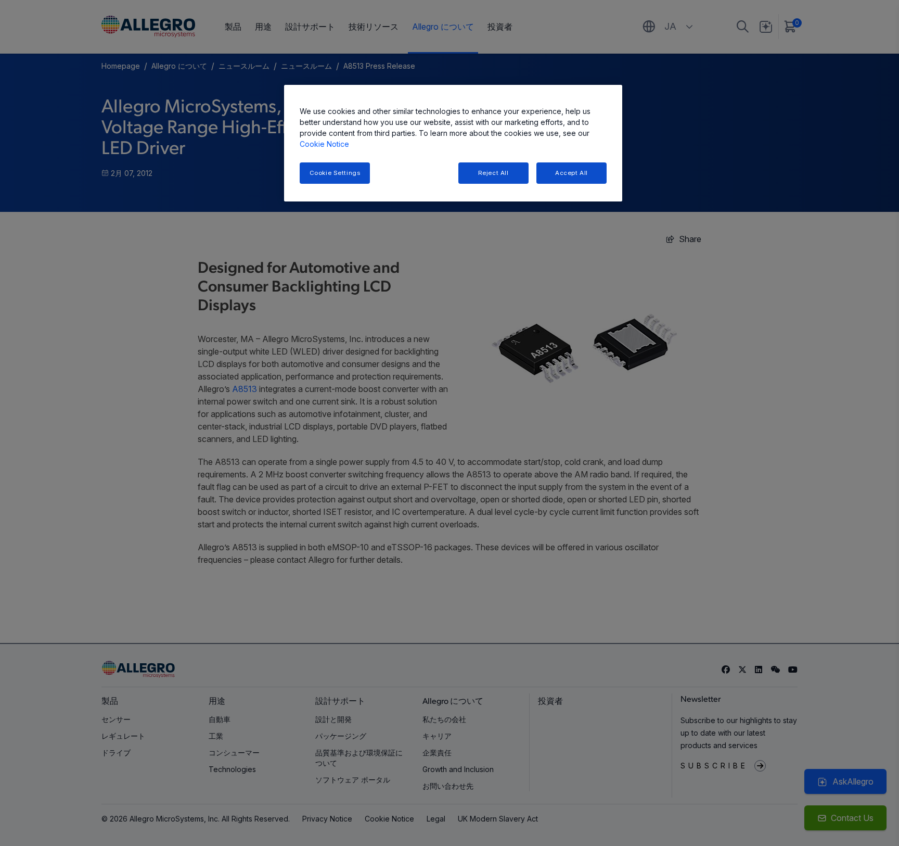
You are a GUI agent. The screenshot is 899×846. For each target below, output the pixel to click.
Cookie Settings (335, 172)
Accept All (571, 172)
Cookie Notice (324, 144)
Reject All (493, 172)
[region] (453, 143)
